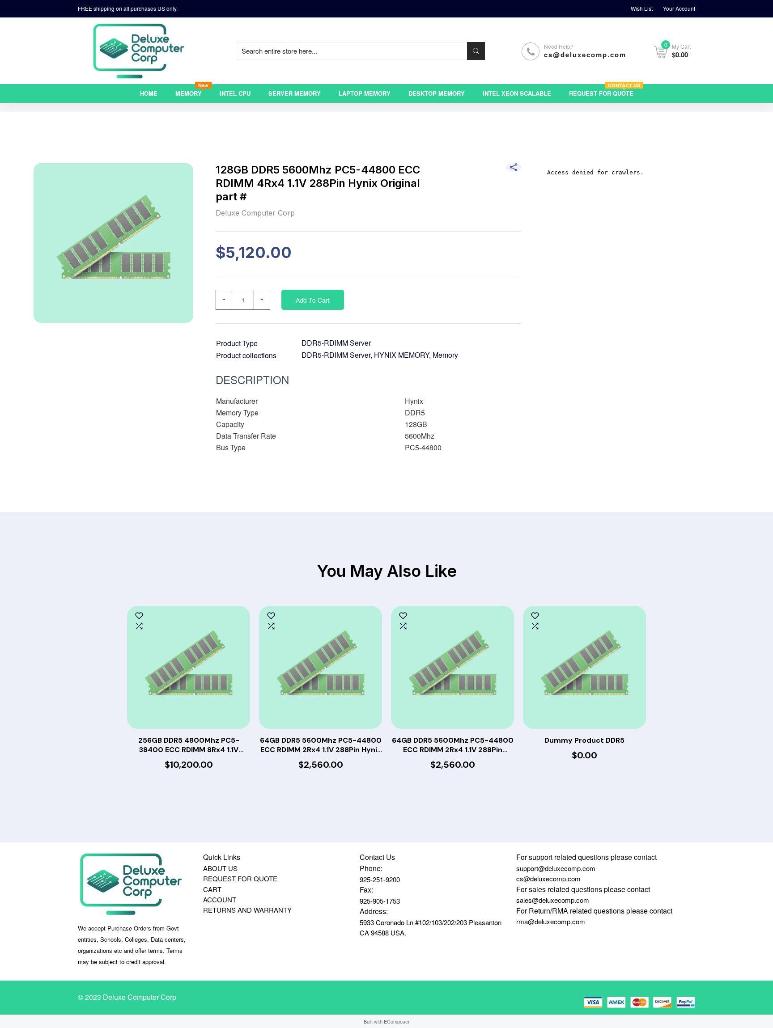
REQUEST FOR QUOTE (240, 878)
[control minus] (224, 300)
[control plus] (262, 300)
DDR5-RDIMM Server (336, 343)
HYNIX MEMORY (401, 355)
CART (212, 889)
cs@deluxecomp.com (585, 54)
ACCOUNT (219, 899)
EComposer (397, 1021)
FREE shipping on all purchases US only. (128, 8)
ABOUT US (220, 868)
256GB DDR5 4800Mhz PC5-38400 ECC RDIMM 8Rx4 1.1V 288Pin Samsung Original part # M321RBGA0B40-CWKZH (189, 745)
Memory (445, 355)
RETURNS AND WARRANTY (247, 909)
